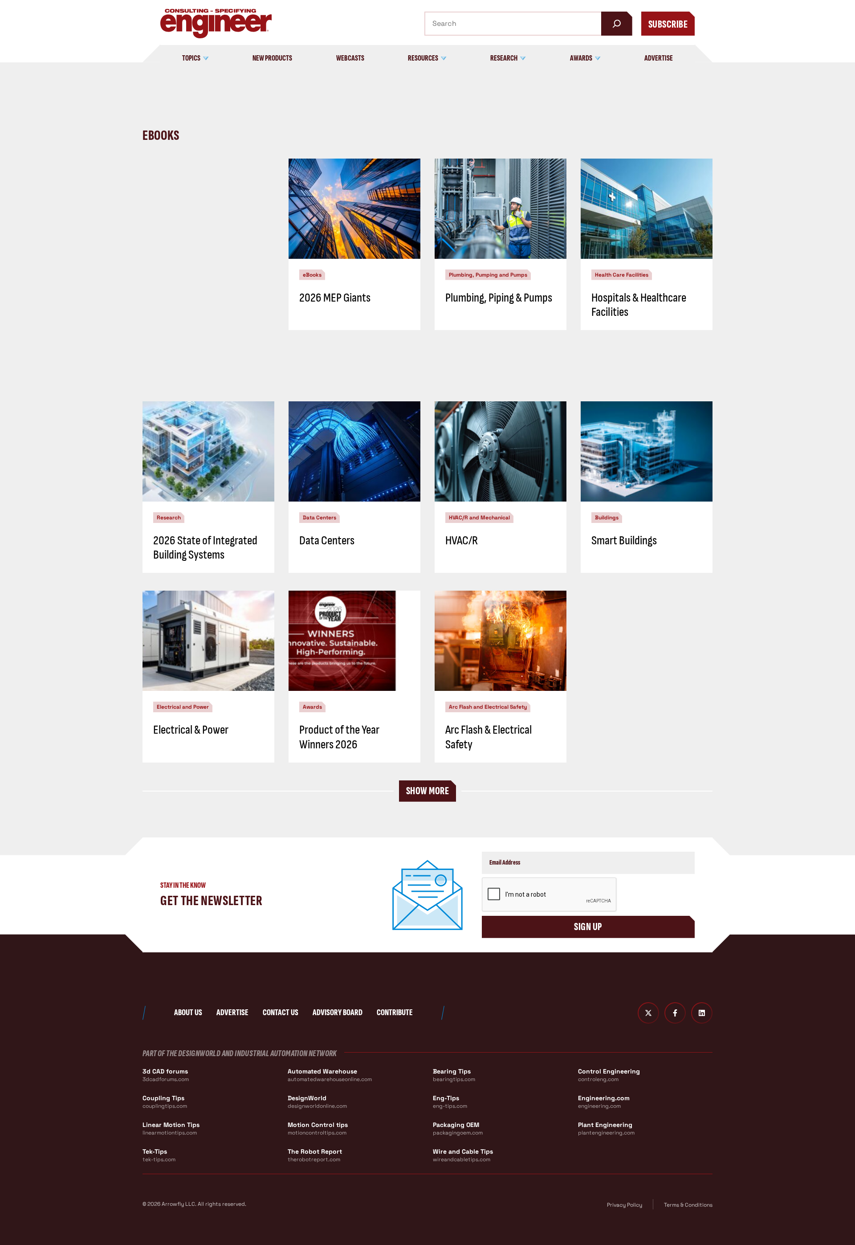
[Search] (616, 24)
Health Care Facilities (621, 274)
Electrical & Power (190, 730)
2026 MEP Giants (334, 297)
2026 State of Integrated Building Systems (205, 547)
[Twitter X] (648, 1013)
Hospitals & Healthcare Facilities (638, 304)
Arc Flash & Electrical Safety (488, 737)
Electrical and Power (183, 706)
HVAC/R (461, 540)
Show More (427, 790)
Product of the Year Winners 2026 (339, 737)
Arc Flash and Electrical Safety (488, 706)
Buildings (607, 517)
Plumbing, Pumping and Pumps (488, 274)
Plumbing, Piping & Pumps (498, 297)
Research (169, 517)
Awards (312, 706)
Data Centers (319, 517)
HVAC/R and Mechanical (479, 517)
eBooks (312, 274)
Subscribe (668, 24)
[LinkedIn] (701, 1013)
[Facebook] (675, 1013)
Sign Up (588, 926)
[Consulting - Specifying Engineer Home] (216, 23)
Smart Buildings (624, 540)
